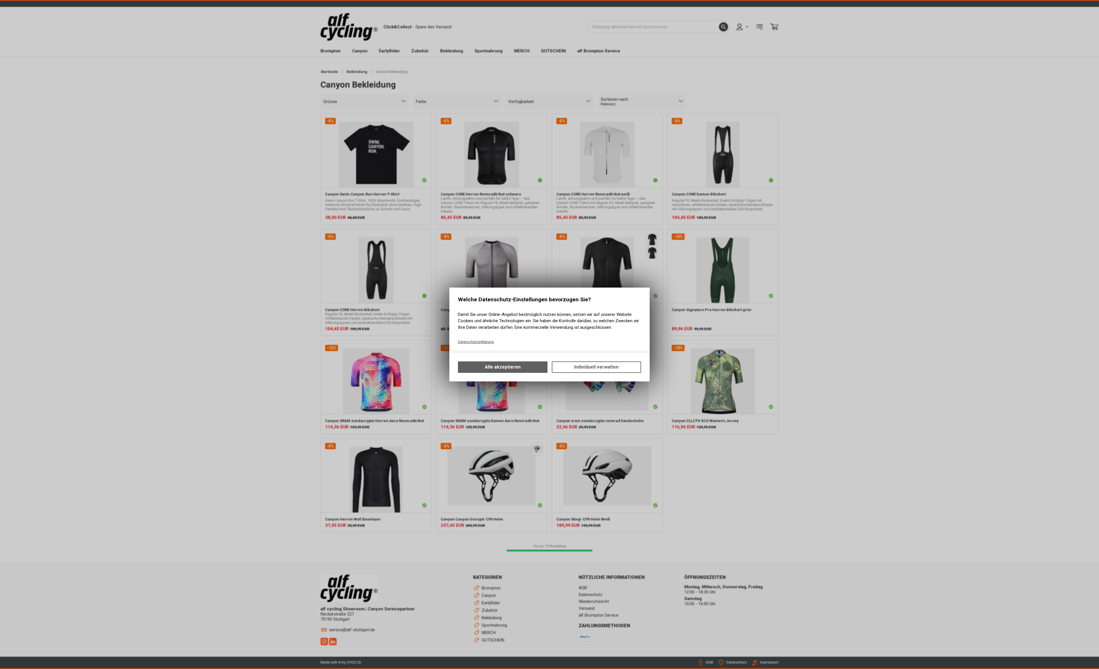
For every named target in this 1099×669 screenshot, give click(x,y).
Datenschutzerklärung (476, 342)
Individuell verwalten (596, 367)
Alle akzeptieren (503, 367)
